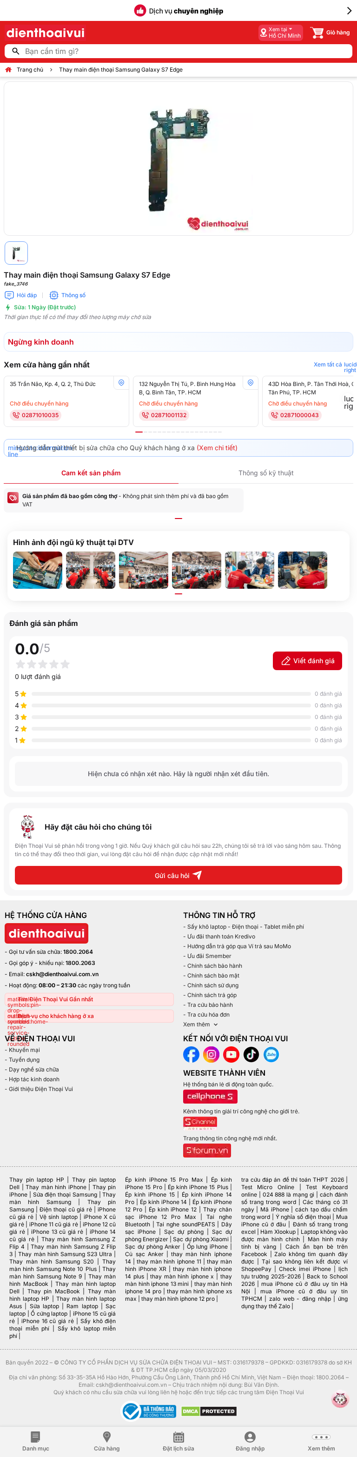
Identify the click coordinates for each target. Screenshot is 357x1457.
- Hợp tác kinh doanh (32, 1079)
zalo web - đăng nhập (300, 1298)
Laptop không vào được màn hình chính (294, 1235)
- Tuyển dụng (22, 1059)
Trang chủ (30, 69)
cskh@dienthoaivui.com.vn (62, 974)
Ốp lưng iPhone (207, 1246)
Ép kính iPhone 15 (149, 1194)
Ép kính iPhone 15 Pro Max (164, 1179)
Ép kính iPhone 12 (173, 1209)
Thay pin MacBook (53, 1291)
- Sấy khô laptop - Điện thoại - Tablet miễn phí (243, 926)
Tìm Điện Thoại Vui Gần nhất (55, 999)
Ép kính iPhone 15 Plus (198, 1187)
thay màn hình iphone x (182, 1276)
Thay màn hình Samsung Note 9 (62, 1272)
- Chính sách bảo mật (211, 975)
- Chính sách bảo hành (212, 965)
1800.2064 (78, 951)
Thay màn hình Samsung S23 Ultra (65, 1254)
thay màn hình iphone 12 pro (178, 1298)
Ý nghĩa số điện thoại (303, 1216)
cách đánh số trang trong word (294, 1198)
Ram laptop (82, 1306)
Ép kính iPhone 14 (163, 1201)
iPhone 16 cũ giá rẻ (47, 1320)
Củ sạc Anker (144, 1254)
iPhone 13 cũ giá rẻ (57, 1231)
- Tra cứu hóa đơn (206, 1014)
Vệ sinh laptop (59, 1216)
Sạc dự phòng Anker (152, 1246)
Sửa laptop (44, 1306)
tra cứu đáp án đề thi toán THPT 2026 (292, 1179)
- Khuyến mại (22, 1049)
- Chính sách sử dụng (210, 985)
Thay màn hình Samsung (62, 1198)
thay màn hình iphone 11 (169, 1261)
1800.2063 (80, 962)
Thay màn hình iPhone (56, 1187)
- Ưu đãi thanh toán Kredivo (219, 936)
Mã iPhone (274, 1209)
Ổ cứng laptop (49, 1313)
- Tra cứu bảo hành (208, 1004)
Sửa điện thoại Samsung (65, 1194)
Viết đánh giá (314, 661)
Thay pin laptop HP (36, 1179)
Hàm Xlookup (278, 1231)
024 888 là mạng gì (289, 1194)
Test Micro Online (267, 1187)
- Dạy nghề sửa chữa (32, 1069)
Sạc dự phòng (184, 1231)
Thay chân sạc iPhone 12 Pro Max (178, 1213)
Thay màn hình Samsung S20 (51, 1261)
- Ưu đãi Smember (207, 955)
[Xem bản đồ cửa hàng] (121, 383)
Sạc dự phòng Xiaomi (200, 1239)
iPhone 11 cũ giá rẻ (53, 1224)
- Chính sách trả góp (210, 994)
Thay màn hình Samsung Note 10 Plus (62, 1265)
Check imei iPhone (305, 1268)
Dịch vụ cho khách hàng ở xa (56, 1015)
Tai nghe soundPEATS (185, 1224)
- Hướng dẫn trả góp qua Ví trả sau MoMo (237, 946)
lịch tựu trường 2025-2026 (294, 1272)
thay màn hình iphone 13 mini (178, 1280)
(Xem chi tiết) (217, 448)
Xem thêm (196, 1024)
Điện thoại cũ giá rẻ (66, 1209)
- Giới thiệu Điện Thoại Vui (39, 1088)
